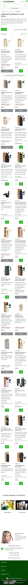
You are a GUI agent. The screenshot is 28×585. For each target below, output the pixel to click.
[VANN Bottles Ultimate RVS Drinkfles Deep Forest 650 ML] (21, 270)
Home (7, 11)
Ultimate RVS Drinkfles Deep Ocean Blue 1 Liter (20, 203)
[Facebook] (10, 555)
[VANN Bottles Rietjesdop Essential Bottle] (7, 194)
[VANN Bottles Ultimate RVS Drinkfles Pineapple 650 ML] (7, 232)
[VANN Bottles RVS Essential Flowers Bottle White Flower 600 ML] (7, 420)
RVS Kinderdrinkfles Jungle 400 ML (19, 93)
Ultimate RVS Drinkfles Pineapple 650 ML (6, 241)
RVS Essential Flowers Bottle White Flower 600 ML (7, 430)
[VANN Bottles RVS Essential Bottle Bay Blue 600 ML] (7, 344)
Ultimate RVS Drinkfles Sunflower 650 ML (20, 353)
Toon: (21, 34)
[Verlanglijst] (23, 1)
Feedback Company (9, 549)
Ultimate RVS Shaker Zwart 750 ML (20, 466)
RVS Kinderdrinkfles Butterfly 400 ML (5, 129)
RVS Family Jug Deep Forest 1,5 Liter (5, 279)
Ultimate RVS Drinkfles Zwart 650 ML (20, 429)
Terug (3, 11)
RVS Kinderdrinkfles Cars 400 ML (6, 93)
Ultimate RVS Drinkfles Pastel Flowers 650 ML (20, 241)
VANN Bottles (3, 49)
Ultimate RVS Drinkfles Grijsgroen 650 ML (6, 316)
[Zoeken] (25, 5)
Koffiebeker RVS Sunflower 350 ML (19, 316)
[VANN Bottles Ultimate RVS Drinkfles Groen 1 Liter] (21, 157)
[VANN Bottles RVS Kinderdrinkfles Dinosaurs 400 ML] (7, 42)
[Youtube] (17, 555)
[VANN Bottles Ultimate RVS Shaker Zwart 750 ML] (21, 457)
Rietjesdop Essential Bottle (6, 203)
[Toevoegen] (21, 70)
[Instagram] (12, 555)
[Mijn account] (21, 1)
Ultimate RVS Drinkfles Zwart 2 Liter (6, 166)
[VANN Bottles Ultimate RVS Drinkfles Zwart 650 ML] (21, 420)
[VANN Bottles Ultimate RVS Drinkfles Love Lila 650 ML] (7, 382)
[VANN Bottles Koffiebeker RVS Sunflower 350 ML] (21, 307)
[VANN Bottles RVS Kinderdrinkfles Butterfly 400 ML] (7, 120)
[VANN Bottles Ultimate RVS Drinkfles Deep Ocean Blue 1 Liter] (21, 194)
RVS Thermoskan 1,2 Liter (20, 391)
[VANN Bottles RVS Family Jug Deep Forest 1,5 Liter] (7, 270)
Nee (11, 582)
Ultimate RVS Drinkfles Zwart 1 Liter (20, 129)
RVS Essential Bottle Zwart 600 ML (6, 466)
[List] (26, 33)
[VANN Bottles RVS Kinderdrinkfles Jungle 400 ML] (21, 84)
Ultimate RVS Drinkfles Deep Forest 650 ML (20, 279)
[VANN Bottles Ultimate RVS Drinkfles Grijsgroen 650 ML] (7, 307)
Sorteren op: (17, 29)
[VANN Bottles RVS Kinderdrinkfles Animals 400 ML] (21, 42)
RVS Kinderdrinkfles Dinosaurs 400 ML (5, 52)
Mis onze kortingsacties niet (14, 557)
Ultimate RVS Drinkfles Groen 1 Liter (20, 166)
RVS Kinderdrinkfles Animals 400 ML (19, 52)
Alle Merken (11, 11)
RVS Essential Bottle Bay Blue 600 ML (7, 353)
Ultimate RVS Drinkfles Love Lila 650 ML (6, 391)
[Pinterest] (15, 555)
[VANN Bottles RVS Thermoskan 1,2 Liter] (21, 382)
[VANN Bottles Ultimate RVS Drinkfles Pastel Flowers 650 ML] (21, 232)
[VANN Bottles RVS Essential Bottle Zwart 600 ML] (7, 457)
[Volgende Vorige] (16, 490)
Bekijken (7, 71)
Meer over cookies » (19, 582)
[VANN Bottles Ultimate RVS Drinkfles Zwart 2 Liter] (7, 157)
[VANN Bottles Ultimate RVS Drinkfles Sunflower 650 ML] (21, 344)
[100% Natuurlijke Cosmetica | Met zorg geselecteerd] (10, 2)
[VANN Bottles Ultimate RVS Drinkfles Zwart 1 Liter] (21, 120)
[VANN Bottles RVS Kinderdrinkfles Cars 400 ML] (7, 84)
